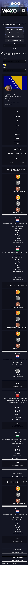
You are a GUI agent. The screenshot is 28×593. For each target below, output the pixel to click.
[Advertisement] (14, 579)
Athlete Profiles (15, 29)
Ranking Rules (15, 40)
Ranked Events (15, 36)
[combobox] (14, 61)
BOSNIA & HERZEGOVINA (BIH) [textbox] (11, 61)
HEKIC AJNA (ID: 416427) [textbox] (9, 70)
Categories (15, 32)
